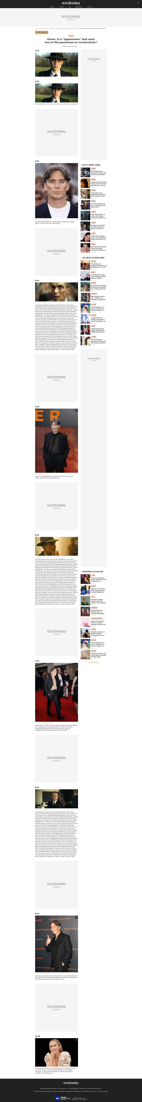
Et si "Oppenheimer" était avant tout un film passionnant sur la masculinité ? (62, 28)
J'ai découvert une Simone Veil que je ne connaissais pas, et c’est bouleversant (98, 287)
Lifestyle (89, 7)
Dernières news (42, 28)
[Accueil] (71, 2)
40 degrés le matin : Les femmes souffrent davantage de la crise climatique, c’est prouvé (98, 634)
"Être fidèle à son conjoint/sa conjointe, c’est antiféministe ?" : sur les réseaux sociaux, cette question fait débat (99, 267)
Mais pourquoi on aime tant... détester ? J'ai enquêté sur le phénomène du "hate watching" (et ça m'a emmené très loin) (99, 300)
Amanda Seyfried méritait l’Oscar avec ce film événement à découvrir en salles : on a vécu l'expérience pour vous (98, 250)
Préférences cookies (103, 1091)
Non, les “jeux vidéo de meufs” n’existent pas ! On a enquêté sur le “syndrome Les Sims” (98, 580)
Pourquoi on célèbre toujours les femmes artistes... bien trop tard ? (98, 601)
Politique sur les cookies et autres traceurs (90, 1088)
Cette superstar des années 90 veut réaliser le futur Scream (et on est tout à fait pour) (98, 195)
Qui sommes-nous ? (63, 1088)
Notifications (87, 1091)
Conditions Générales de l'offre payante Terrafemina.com (68, 1091)
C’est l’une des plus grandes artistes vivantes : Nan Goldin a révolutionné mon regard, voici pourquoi (99, 343)
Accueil (36, 28)
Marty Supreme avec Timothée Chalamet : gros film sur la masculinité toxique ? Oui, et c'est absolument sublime (98, 174)
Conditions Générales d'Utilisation (48, 1088)
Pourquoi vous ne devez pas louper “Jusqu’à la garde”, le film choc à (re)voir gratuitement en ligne (98, 228)
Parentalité (79, 7)
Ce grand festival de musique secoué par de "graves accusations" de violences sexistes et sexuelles (98, 321)
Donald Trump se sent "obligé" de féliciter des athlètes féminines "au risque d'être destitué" (98, 331)
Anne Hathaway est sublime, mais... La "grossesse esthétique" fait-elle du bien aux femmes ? (98, 614)
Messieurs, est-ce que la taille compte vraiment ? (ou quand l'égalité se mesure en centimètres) (98, 591)
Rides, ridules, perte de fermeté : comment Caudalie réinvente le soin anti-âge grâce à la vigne (98, 623)
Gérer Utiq (93, 1091)
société (52, 7)
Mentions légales (74, 1088)
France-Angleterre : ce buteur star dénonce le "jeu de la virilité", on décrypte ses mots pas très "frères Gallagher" (98, 310)
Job (70, 7)
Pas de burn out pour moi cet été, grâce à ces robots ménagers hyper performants (98, 656)
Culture (61, 7)
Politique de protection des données (43, 1091)
